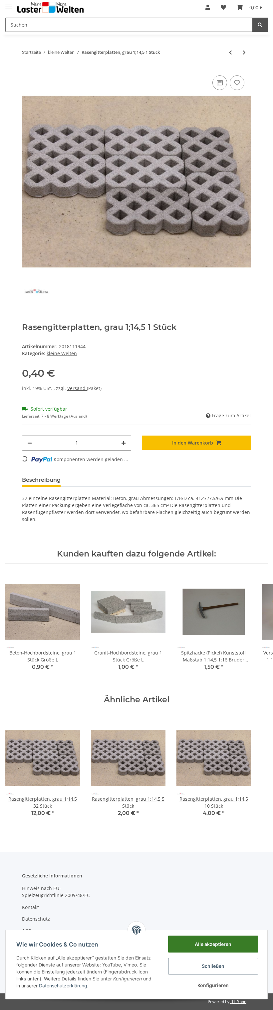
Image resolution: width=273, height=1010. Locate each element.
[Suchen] (260, 25)
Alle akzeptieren (213, 944)
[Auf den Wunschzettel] (237, 82)
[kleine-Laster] (50, 7)
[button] (207, 7)
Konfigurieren (213, 985)
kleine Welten (62, 353)
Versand (77, 388)
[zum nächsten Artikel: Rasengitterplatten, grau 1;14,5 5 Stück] (244, 52)
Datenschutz (36, 919)
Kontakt (30, 907)
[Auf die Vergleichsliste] (219, 82)
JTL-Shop (238, 1001)
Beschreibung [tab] (41, 480)
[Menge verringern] (29, 443)
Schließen (213, 966)
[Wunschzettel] (223, 7)
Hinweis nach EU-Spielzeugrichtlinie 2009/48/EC (56, 891)
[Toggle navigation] (8, 4)
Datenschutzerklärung (63, 985)
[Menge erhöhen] (123, 443)
